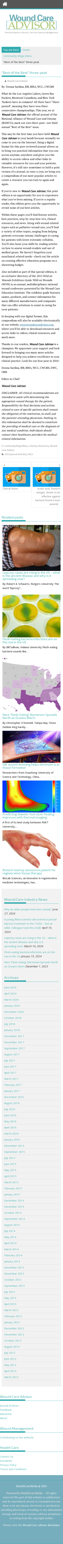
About (3, 1418)
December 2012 (14, 1328)
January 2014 (12, 1261)
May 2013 (10, 1298)
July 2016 (9, 1109)
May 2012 (10, 1365)
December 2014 (14, 1200)
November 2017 (14, 1042)
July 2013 (9, 1292)
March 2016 (11, 1133)
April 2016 (10, 1127)
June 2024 (10, 987)
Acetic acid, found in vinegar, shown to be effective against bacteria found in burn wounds (47, 496)
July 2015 (9, 1158)
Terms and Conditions (13, 1469)
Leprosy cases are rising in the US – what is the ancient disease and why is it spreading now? (30, 942)
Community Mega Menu (16, 445)
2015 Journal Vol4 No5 (16, 454)
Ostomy (33, 445)
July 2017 (9, 1060)
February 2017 (13, 1085)
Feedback (6, 1409)
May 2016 (10, 1121)
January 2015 (12, 1194)
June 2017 (10, 1066)
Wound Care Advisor (17, 80)
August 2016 (12, 1103)
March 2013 (11, 1310)
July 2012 (9, 1352)
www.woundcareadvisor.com (36, 324)
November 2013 (14, 1273)
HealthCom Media (31, 1493)
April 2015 (10, 1176)
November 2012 (14, 1334)
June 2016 (10, 1115)
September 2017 (14, 1048)
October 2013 (12, 1279)
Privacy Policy (8, 1465)
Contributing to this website (17, 1437)
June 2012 (10, 1358)
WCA (30, 454)
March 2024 (11, 999)
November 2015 (14, 1145)
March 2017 (11, 1078)
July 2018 (9, 1024)
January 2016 (12, 1139)
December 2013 (14, 1267)
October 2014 (12, 1212)
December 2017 (14, 1036)
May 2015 (10, 1170)
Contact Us (6, 1456)
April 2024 (10, 993)
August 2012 (12, 1346)
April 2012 (10, 1371)
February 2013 (13, 1316)
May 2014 (10, 1237)
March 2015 (11, 1182)
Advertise (6, 1414)
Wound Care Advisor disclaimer (41, 1525)
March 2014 (11, 1249)
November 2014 (14, 1206)
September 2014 (14, 1218)
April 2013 (10, 1304)
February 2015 (13, 1188)
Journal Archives (9, 1405)
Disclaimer (6, 1460)
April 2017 (10, 1072)
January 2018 (12, 1030)
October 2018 (12, 1018)
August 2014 (12, 1225)
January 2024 (12, 1005)
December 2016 (14, 1097)
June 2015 (10, 1164)
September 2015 (14, 1151)
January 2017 (12, 1091)
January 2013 (12, 1322)
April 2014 (10, 1243)
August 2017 (12, 1054)
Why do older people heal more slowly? (28, 909)
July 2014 (9, 1231)
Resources (43, 445)
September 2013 (14, 1285)
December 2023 (14, 1011)
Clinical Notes (10, 488)
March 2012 (11, 1377)
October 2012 (12, 1340)
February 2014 (13, 1255)
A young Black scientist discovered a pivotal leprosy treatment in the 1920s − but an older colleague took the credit (30, 923)
